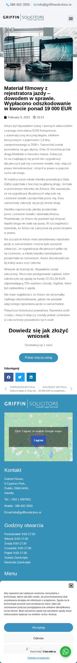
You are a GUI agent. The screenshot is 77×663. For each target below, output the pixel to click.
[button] (71, 586)
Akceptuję (38, 627)
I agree (38, 440)
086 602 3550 (24, 505)
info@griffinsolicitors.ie (26, 512)
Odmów (38, 638)
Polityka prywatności (39, 658)
